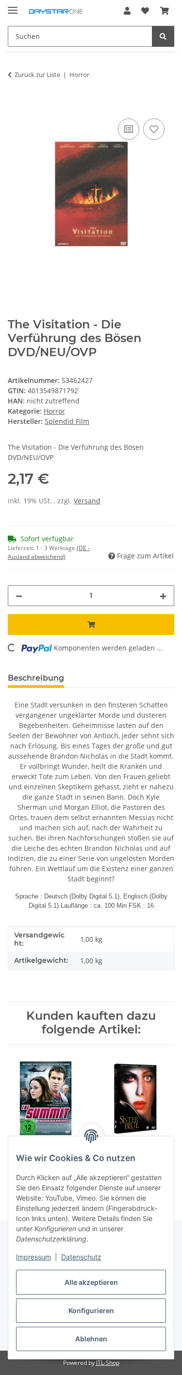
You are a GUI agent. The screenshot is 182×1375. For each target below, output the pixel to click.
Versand (87, 500)
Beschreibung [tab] (36, 678)
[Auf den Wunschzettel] (154, 129)
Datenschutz (81, 1257)
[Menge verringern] (19, 596)
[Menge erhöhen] (163, 596)
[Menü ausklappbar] (12, 6)
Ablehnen (91, 1339)
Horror (54, 411)
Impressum (33, 1257)
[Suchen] (163, 36)
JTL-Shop (107, 1362)
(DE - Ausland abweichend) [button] (49, 552)
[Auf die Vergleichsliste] (128, 129)
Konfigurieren (91, 1310)
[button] (127, 10)
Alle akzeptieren (91, 1282)
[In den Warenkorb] (15, 105)
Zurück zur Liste (37, 74)
